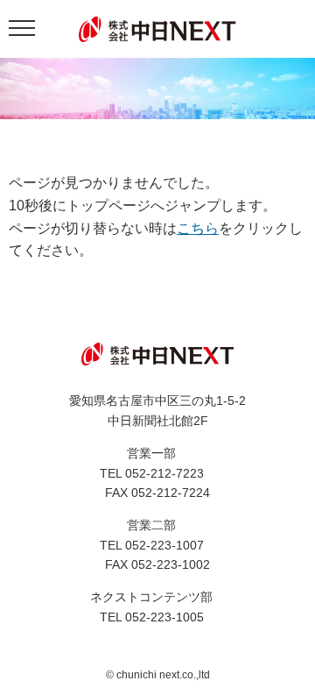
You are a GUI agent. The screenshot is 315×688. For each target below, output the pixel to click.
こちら (198, 228)
